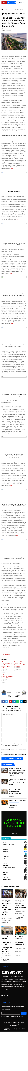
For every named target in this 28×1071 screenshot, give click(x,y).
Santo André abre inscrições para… (17, 783)
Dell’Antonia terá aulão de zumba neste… (16, 804)
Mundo (14, 860)
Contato (24, 1028)
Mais (6, 9)
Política (14, 863)
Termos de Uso (17, 1029)
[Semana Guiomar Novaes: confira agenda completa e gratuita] (4, 770)
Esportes (14, 853)
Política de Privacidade (7, 1029)
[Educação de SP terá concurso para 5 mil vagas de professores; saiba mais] (4, 791)
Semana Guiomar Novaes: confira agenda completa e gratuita (16, 773)
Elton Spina (7, 29)
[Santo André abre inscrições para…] (4, 781)
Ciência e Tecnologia (14, 844)
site (21, 130)
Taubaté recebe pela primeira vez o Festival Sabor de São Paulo (7, 676)
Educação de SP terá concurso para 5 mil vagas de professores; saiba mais (17, 794)
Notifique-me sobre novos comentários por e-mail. (13, 749)
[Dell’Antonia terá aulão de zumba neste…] (4, 802)
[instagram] (7, 995)
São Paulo (14, 872)
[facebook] (2, 995)
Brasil (14, 842)
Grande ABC (14, 856)
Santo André (14, 865)
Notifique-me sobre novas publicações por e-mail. (13, 754)
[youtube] (4, 995)
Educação (14, 851)
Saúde (14, 874)
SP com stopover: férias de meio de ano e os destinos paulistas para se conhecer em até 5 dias (7, 664)
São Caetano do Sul (14, 870)
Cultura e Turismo (14, 847)
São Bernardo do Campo (14, 867)
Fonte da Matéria (5, 654)
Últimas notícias (14, 879)
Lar (2, 9)
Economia (14, 849)
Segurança (14, 877)
